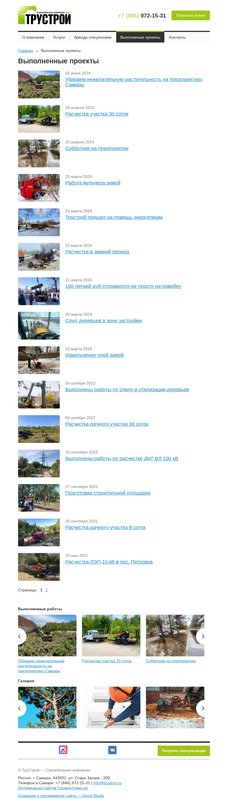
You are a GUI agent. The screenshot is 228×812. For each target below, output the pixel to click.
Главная (25, 50)
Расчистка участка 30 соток (96, 114)
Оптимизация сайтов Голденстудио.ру (53, 788)
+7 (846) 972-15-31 (73, 783)
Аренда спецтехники (92, 37)
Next (200, 636)
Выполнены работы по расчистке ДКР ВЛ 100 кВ (121, 458)
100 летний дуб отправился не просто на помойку (123, 286)
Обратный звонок (190, 15)
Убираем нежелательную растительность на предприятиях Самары (133, 82)
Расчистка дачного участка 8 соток (105, 527)
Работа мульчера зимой (92, 183)
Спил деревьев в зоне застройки (103, 320)
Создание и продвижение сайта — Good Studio (61, 795)
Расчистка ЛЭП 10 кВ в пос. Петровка (109, 562)
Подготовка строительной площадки (107, 493)
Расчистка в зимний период (97, 252)
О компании (33, 37)
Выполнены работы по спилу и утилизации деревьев (127, 389)
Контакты (177, 37)
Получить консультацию (184, 751)
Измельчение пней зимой (94, 355)
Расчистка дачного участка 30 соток (106, 424)
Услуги (59, 37)
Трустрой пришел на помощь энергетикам (113, 217)
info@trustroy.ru (107, 783)
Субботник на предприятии (96, 148)
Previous (22, 636)
